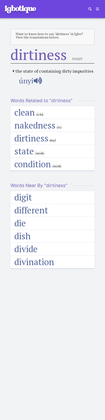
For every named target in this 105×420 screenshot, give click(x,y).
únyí (26, 81)
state (24, 151)
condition (32, 164)
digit (23, 197)
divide (26, 249)
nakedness (34, 125)
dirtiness (31, 138)
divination (34, 262)
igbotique (20, 8)
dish (22, 236)
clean (24, 112)
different (31, 210)
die (20, 223)
